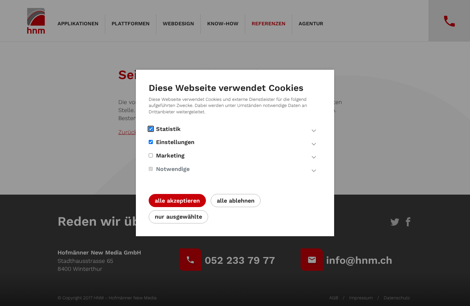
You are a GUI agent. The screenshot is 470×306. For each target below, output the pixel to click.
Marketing (170, 155)
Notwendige (173, 168)
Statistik (168, 128)
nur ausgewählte (178, 216)
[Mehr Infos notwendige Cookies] (313, 170)
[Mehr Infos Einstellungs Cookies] (313, 143)
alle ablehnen (236, 200)
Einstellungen (175, 142)
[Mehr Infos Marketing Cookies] (313, 156)
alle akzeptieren (177, 200)
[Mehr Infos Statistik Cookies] (313, 130)
